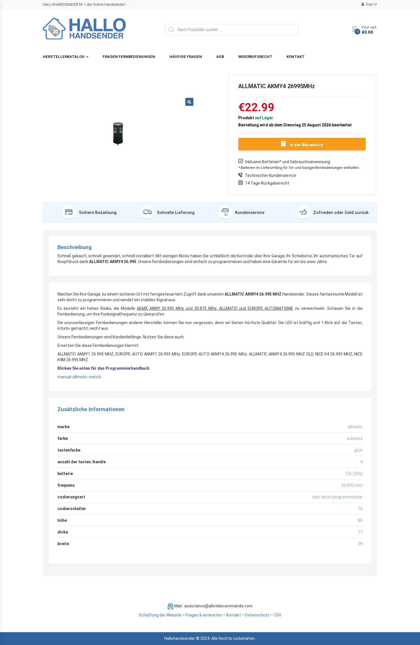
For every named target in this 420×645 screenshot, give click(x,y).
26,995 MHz (352, 485)
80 (360, 520)
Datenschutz (257, 615)
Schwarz (355, 438)
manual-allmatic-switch (79, 377)
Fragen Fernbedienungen (129, 56)
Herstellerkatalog (64, 56)
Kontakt (296, 56)
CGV (277, 615)
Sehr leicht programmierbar (337, 497)
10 (360, 508)
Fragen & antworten (204, 615)
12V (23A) (354, 473)
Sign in (371, 4)
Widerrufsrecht (255, 56)
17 (360, 532)
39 (360, 543)
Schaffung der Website (160, 615)
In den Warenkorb (306, 145)
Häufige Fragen (185, 56)
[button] (189, 102)
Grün (358, 450)
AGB (220, 56)
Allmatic (355, 426)
